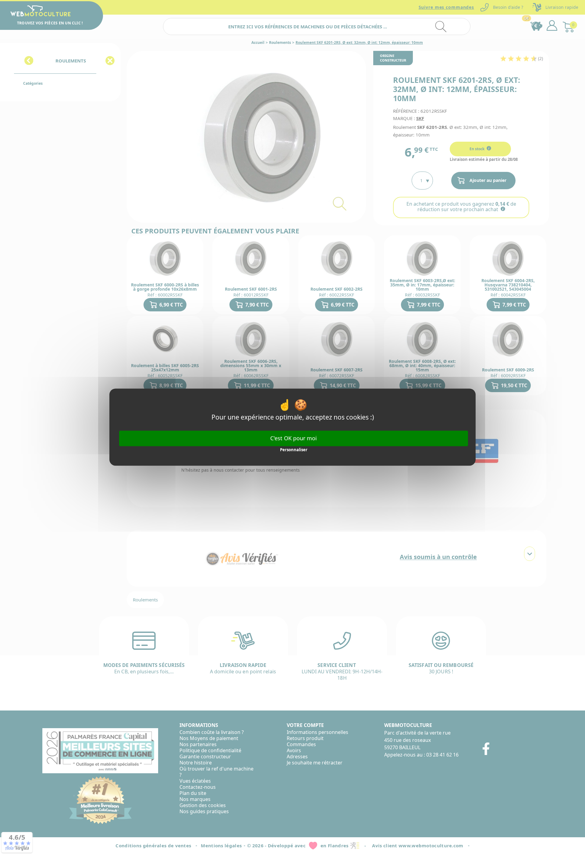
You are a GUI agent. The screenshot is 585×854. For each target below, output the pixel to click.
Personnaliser (293, 450)
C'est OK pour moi (293, 438)
